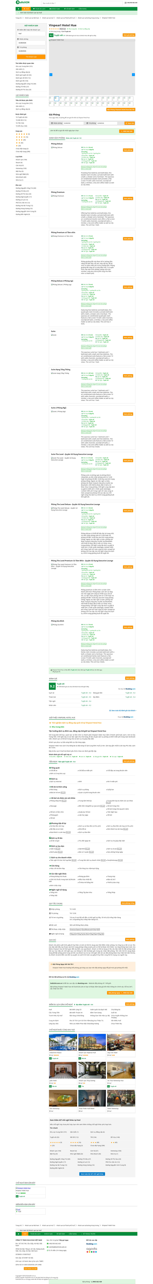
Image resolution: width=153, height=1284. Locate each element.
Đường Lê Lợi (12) (22, 200)
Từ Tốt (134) (20, 123)
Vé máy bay (70, 9)
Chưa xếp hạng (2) (22, 149)
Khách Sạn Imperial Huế (87, 1053)
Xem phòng (130, 678)
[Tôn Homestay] (63, 1106)
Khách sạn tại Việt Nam (32, 18)
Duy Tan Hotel (112, 1053)
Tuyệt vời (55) (54, 1137)
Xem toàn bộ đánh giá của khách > (123, 710)
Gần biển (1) (20, 69)
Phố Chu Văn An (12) (23, 203)
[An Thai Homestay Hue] (121, 1078)
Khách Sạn (56, 9)
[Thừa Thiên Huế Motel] (92, 1106)
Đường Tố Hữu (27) (22, 87)
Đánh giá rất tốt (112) (23, 78)
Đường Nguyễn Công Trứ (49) (26, 84)
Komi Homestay (113, 1108)
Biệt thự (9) (19, 171)
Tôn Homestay (54, 1108)
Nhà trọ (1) (19, 180)
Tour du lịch (40, 9)
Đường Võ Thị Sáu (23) (23, 90)
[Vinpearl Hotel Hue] (23, 1188)
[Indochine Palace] (63, 1050)
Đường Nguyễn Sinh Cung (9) (26, 211)
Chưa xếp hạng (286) (23, 151)
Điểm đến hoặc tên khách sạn (29, 30)
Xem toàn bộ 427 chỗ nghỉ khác (92, 1174)
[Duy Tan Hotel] (121, 1050)
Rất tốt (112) (74, 1137)
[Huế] (18, 1210)
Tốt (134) (93, 1137)
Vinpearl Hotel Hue (22, 1190)
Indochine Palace (55, 1053)
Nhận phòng (23, 39)
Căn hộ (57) (20, 165)
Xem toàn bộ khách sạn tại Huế (31, 13)
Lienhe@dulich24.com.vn (58, 1247)
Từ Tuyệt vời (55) (21, 117)
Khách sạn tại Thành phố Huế (66, 18)
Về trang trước (89, 1234)
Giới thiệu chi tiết (31, 1269)
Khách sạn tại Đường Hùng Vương (88, 18)
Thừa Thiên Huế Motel (86, 1108)
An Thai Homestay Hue (115, 1081)
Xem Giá (131, 123)
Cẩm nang (82, 9)
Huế (27, 9)
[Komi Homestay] (121, 1106)
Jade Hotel (53, 1081)
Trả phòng (23, 47)
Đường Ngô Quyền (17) (24, 197)
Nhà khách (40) (21, 177)
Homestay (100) (21, 168)
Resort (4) (19, 163)
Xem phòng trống (128, 903)
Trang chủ (19, 18)
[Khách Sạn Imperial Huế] (92, 1050)
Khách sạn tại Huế (47, 18)
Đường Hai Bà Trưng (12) (24, 206)
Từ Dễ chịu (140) (21, 126)
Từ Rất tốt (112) (21, 120)
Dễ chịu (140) (115, 1137)
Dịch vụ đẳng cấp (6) (23, 72)
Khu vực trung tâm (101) (24, 66)
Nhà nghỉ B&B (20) (22, 174)
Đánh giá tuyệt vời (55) (23, 75)
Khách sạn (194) (21, 160)
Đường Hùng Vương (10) (24, 208)
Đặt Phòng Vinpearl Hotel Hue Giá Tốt (120, 109)
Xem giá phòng (129, 35)
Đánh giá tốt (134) (22, 81)
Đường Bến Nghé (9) (23, 214)
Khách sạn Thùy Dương (87, 1081)
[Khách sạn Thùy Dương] (92, 1078)
